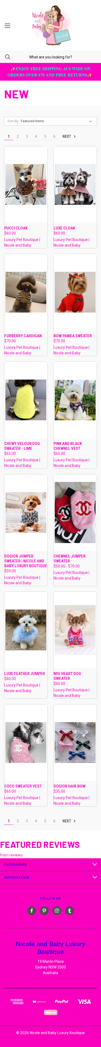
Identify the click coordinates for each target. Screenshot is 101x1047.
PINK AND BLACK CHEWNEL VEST (68, 446)
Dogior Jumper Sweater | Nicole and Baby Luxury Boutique (25, 561)
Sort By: (13, 121)
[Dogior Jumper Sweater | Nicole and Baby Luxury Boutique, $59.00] (25, 513)
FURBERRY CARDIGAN (23, 335)
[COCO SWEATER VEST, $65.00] (25, 743)
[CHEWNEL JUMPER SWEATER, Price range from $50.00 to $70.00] (75, 513)
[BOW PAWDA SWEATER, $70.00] (75, 292)
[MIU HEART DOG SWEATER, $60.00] (75, 630)
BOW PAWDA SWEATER (73, 335)
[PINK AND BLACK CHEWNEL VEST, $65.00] (75, 400)
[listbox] (57, 121)
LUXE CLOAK (64, 228)
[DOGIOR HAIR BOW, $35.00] (75, 743)
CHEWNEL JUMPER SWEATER (70, 558)
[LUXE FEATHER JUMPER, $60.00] (25, 630)
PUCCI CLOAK (15, 228)
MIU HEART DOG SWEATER (67, 676)
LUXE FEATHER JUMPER (24, 673)
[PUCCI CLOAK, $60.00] (25, 184)
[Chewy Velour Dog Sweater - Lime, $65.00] (25, 400)
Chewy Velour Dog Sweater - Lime (22, 446)
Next (67, 136)
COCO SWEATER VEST (23, 786)
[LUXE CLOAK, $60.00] (75, 184)
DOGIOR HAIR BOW (69, 786)
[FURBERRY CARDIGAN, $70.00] (25, 292)
